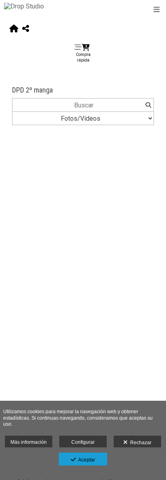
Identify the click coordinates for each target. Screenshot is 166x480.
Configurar (83, 442)
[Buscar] (148, 105)
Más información (28, 442)
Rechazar (139, 442)
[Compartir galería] (25, 29)
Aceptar (85, 460)
